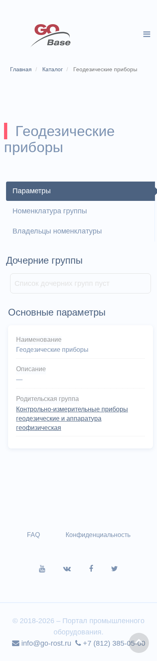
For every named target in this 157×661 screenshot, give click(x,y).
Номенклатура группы (49, 211)
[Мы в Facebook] (100, 569)
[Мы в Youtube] (51, 569)
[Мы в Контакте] (76, 569)
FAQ (33, 534)
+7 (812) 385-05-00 (113, 643)
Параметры (31, 191)
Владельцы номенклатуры (57, 231)
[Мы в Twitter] (114, 569)
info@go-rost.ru (45, 643)
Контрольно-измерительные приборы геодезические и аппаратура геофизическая (72, 418)
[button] (139, 643)
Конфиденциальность (98, 534)
